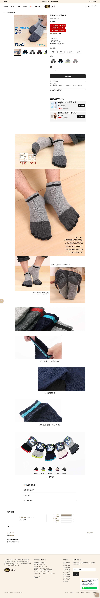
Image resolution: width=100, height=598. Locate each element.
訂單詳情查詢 (66, 579)
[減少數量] (52, 70)
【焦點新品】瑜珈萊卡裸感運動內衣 (67, 113)
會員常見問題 (66, 563)
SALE (31, 6)
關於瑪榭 (67, 592)
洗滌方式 (27, 495)
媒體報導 (72, 592)
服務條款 (82, 592)
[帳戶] (86, 6)
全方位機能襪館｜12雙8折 (57, 27)
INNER (18, 6)
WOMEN (6, 6)
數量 (51, 67)
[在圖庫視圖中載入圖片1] (30, 31)
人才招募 (77, 592)
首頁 (4, 12)
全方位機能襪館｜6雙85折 (57, 25)
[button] (53, 33)
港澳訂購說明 (66, 570)
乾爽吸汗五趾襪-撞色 (11, 12)
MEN (12, 6)
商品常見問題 (66, 576)
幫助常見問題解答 (92, 1)
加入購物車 (68, 76)
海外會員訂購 (66, 572)
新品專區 (37, 6)
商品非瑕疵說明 (29, 490)
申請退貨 (65, 581)
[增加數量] (59, 70)
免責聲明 (94, 592)
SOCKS (25, 6)
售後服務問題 (66, 567)
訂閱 (76, 574)
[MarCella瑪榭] (50, 6)
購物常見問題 (66, 565)
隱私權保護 (88, 592)
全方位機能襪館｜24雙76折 (57, 30)
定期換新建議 (28, 501)
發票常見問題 (66, 574)
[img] (10, 533)
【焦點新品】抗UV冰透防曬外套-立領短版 (67, 102)
